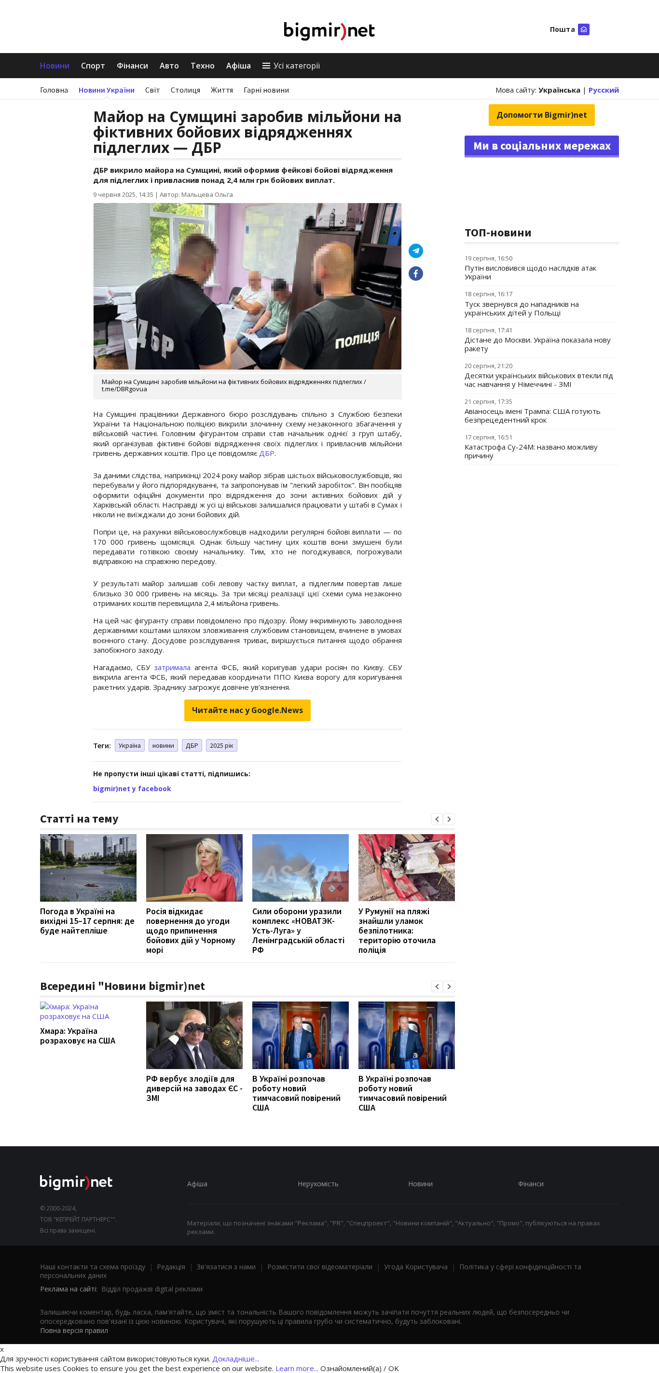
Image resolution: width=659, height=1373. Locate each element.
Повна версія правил (74, 1330)
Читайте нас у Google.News (247, 710)
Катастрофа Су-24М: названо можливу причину (531, 451)
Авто (169, 65)
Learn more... (296, 1368)
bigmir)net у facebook (132, 788)
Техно (203, 65)
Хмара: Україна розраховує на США (77, 1035)
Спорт (93, 65)
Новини (54, 65)
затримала (172, 667)
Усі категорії (297, 65)
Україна (130, 745)
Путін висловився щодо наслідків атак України (530, 272)
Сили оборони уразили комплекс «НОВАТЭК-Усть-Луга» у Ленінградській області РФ (298, 930)
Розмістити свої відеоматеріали (319, 1266)
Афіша (238, 65)
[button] (437, 819)
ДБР (267, 453)
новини (163, 745)
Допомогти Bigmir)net (541, 115)
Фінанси (132, 65)
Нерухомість (318, 1183)
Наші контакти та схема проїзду (92, 1266)
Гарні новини (266, 90)
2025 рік (221, 745)
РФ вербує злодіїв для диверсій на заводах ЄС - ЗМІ (194, 1088)
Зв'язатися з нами (226, 1266)
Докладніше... (235, 1358)
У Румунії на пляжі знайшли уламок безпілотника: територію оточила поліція (397, 930)
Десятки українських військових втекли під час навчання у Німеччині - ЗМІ (539, 380)
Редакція (171, 1266)
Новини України (107, 90)
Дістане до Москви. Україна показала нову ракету (538, 344)
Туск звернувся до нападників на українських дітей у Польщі (522, 308)
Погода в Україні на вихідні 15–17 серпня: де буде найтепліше (87, 921)
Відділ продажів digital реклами (152, 1288)
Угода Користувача (416, 1266)
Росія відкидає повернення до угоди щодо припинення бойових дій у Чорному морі (190, 930)
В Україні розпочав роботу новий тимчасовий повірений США (296, 1093)
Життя (222, 90)
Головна (54, 90)
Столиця (185, 90)
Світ (152, 90)
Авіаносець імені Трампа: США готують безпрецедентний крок (533, 415)
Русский (604, 90)
